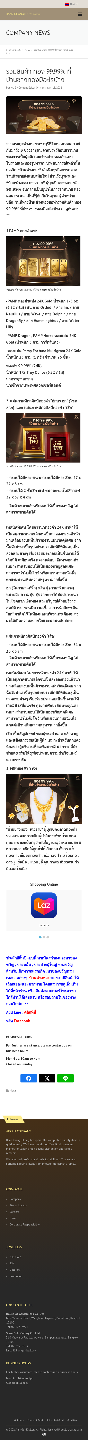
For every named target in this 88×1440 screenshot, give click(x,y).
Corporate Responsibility (25, 1224)
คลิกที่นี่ (30, 1012)
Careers (14, 1212)
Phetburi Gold (35, 1420)
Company (15, 1199)
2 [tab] (44, 937)
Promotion (16, 1276)
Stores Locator (18, 1205)
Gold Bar (72, 1420)
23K (12, 1263)
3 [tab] (47, 937)
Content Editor (26, 87)
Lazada (44, 925)
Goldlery (15, 1270)
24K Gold (15, 1257)
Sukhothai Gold (55, 1420)
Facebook (22, 1020)
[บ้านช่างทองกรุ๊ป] (30, 13)
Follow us (12, 1119)
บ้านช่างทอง (39, 977)
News (13, 1090)
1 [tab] (40, 937)
